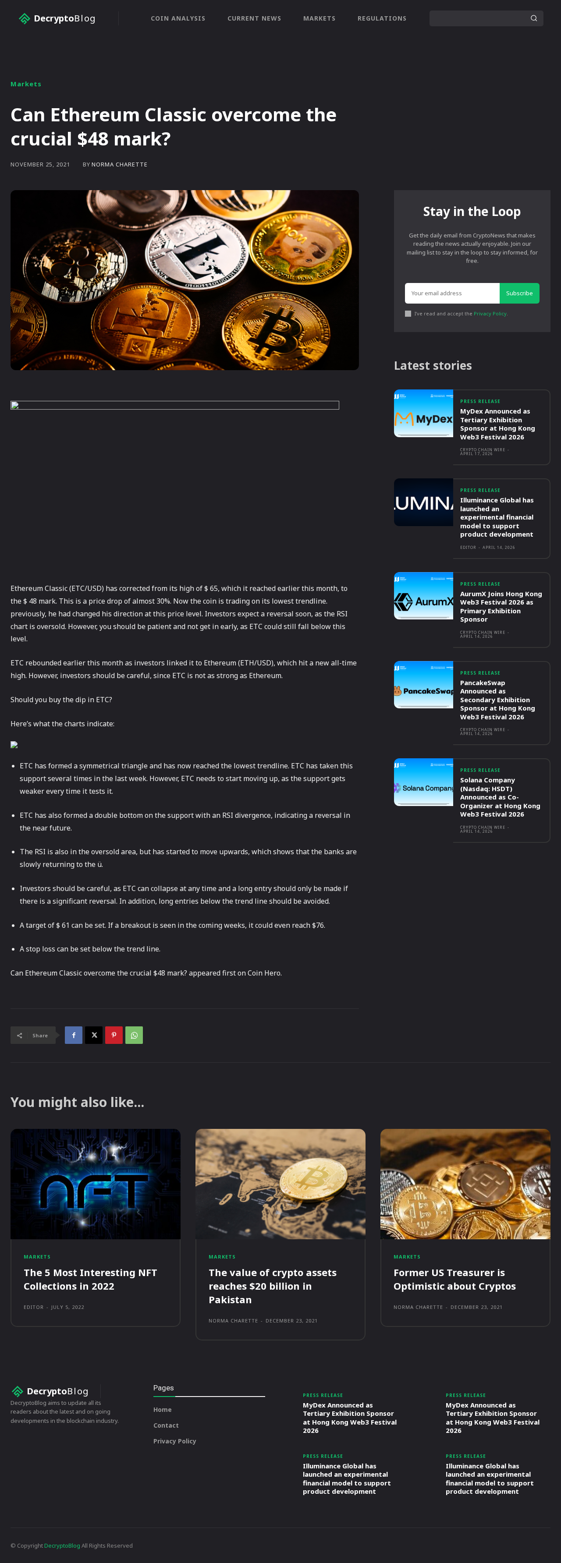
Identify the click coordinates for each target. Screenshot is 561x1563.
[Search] (533, 18)
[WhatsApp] (134, 1035)
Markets (26, 84)
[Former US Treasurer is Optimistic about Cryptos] (465, 1184)
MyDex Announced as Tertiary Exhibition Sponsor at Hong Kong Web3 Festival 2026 (497, 424)
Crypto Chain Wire (482, 450)
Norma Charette (120, 164)
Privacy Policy (490, 313)
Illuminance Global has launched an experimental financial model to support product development (497, 516)
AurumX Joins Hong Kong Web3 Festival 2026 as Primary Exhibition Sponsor (501, 606)
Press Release (480, 401)
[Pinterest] (114, 1035)
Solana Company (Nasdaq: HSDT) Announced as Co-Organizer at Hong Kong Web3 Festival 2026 (500, 796)
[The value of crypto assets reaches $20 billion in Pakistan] (280, 1184)
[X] (94, 1035)
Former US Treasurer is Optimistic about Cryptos (455, 1279)
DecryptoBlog (62, 1545)
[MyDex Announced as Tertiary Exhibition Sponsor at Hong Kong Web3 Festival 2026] (424, 413)
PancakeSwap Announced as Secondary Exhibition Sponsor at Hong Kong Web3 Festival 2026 (497, 699)
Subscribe (519, 293)
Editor (468, 547)
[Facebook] (73, 1035)
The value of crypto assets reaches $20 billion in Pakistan (273, 1286)
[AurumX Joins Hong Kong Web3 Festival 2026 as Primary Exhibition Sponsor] (424, 596)
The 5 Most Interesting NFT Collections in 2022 (90, 1279)
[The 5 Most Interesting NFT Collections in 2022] (96, 1184)
